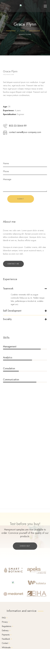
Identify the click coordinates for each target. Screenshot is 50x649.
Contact (5, 643)
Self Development (12, 311)
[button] (25, 289)
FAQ (4, 617)
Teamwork (8, 288)
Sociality (7, 319)
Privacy (5, 622)
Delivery (5, 630)
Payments (6, 634)
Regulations (6, 626)
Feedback (6, 639)
